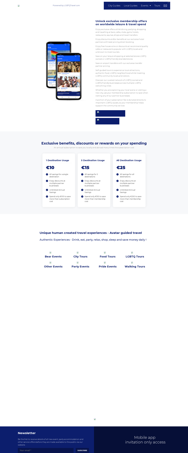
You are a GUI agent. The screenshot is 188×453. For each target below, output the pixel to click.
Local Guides (130, 5)
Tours (157, 5)
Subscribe (82, 450)
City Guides (114, 5)
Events (144, 5)
